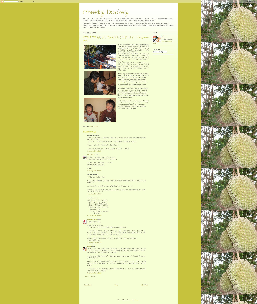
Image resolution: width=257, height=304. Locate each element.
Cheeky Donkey (105, 12)
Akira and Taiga (92, 219)
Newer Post (87, 285)
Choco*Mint (91, 155)
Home (116, 285)
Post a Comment (90, 276)
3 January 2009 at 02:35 (94, 151)
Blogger (137, 300)
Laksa (89, 246)
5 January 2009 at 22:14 (94, 273)
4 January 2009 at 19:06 (94, 215)
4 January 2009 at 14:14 (94, 194)
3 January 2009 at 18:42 (94, 171)
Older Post (144, 285)
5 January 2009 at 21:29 (94, 242)
